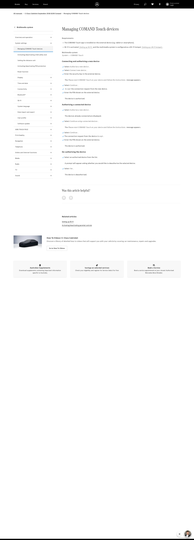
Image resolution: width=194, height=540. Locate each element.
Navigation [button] (19, 141)
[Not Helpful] (71, 198)
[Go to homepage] (97, 4)
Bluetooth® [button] (22, 95)
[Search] (145, 4)
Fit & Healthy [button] (19, 135)
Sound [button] (17, 176)
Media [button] (17, 158)
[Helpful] (64, 198)
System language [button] (24, 106)
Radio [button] (17, 164)
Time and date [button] (23, 83)
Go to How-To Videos (57, 248)
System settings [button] (21, 43)
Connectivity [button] (22, 89)
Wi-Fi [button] (19, 100)
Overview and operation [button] (23, 37)
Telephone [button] (19, 147)
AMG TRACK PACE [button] (21, 129)
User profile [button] (22, 118)
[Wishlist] (152, 4)
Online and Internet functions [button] (26, 152)
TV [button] (16, 170)
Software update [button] (24, 124)
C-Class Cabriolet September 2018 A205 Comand (43, 13)
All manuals (18, 13)
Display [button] (20, 77)
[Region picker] (159, 4)
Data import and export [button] (26, 112)
